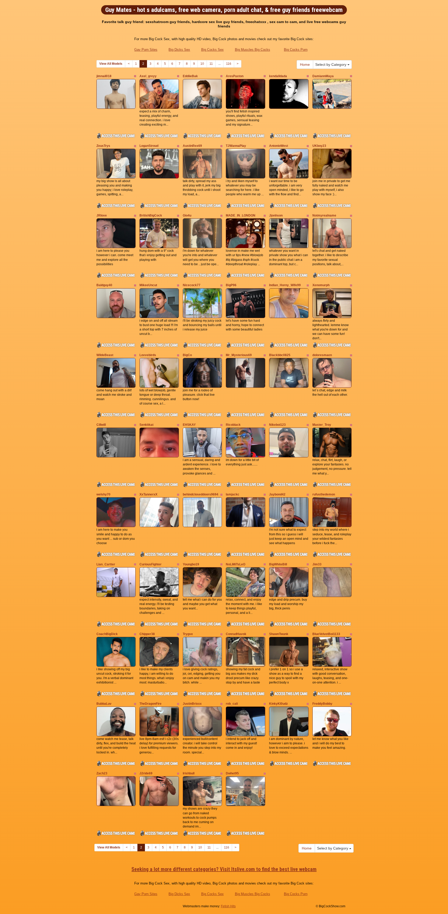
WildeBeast (104, 355)
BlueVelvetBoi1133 (326, 634)
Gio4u (187, 215)
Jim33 (316, 564)
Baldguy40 (104, 285)
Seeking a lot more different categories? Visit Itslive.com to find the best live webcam (224, 869)
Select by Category (331, 64)
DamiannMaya (323, 76)
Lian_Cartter (105, 564)
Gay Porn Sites (145, 50)
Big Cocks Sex (212, 50)
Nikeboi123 (277, 425)
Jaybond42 (277, 494)
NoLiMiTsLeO (235, 564)
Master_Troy (321, 425)
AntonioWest (278, 146)
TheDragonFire (150, 704)
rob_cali (232, 704)
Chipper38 (147, 634)
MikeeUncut (148, 285)
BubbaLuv (103, 704)
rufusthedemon (323, 494)
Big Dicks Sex (179, 50)
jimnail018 (103, 76)
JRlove (101, 215)
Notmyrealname (324, 215)
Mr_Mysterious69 (239, 355)
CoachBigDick (107, 634)
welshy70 (103, 494)
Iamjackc (232, 494)
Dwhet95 (232, 773)
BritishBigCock (150, 215)
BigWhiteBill (278, 564)
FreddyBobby (322, 704)
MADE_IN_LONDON (240, 215)
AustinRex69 (192, 146)
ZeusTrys (103, 146)
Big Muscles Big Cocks (252, 50)
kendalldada (278, 76)
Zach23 (101, 773)
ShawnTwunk (278, 634)
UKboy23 (319, 146)
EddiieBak (190, 76)
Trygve (188, 634)
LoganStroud (148, 146)
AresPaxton (234, 76)
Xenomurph (321, 285)
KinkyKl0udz (278, 704)
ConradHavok (236, 634)
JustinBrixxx (192, 704)
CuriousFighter (150, 564)
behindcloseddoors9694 (200, 494)
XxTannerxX (148, 494)
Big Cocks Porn (295, 50)
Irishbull (188, 773)
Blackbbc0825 (279, 355)
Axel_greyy (148, 76)
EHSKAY (189, 425)
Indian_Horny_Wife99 (285, 285)
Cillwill (101, 425)
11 (211, 64)
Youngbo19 (191, 564)
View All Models (110, 64)
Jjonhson (276, 215)
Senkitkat (146, 425)
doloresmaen (322, 355)
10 (202, 64)
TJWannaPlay (236, 146)
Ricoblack (233, 425)
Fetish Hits (228, 906)
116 (228, 64)
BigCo (187, 355)
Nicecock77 (191, 285)
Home (305, 64)
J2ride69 (145, 773)
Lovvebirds (147, 355)
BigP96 (231, 285)
